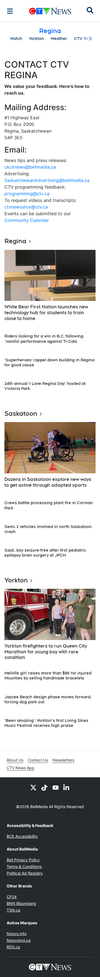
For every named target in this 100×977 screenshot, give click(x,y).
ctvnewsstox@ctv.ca (26, 207)
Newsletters (63, 760)
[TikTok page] (44, 787)
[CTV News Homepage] (50, 11)
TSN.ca (13, 910)
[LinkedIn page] (66, 787)
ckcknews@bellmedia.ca (30, 167)
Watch (16, 38)
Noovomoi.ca (19, 940)
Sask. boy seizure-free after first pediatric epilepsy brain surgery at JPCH (45, 552)
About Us (15, 760)
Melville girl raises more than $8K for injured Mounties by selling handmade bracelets (47, 675)
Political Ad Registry (25, 873)
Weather (59, 38)
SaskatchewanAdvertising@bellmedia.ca (46, 180)
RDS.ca (13, 947)
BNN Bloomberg (21, 903)
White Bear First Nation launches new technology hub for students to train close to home (46, 312)
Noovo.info (16, 933)
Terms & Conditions (24, 866)
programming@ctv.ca (26, 193)
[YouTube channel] (55, 787)
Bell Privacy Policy (23, 859)
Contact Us (38, 760)
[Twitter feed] (33, 787)
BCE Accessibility (22, 836)
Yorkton (36, 38)
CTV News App (20, 767)
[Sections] (10, 11)
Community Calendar (26, 220)
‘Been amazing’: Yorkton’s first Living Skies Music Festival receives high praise (46, 723)
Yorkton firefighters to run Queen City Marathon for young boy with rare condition (45, 651)
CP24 (12, 896)
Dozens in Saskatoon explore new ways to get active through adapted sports (47, 482)
